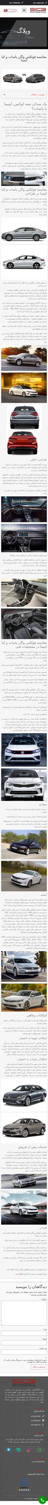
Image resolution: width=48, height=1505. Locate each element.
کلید (12, 1269)
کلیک (21, 1274)
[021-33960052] (22, 2)
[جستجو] (5, 10)
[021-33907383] (46, 2)
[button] (24, 10)
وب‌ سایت (43, 1348)
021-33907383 (38, 3)
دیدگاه (44, 1299)
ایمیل (44, 1339)
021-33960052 (14, 3)
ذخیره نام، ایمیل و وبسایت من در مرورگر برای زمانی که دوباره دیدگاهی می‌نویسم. (25, 1361)
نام (45, 1330)
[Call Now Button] (42, 1500)
